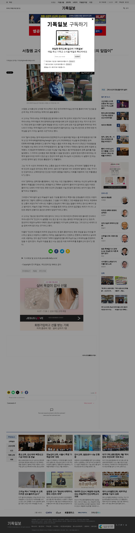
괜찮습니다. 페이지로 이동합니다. (54, 67)
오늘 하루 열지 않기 (87, 73)
